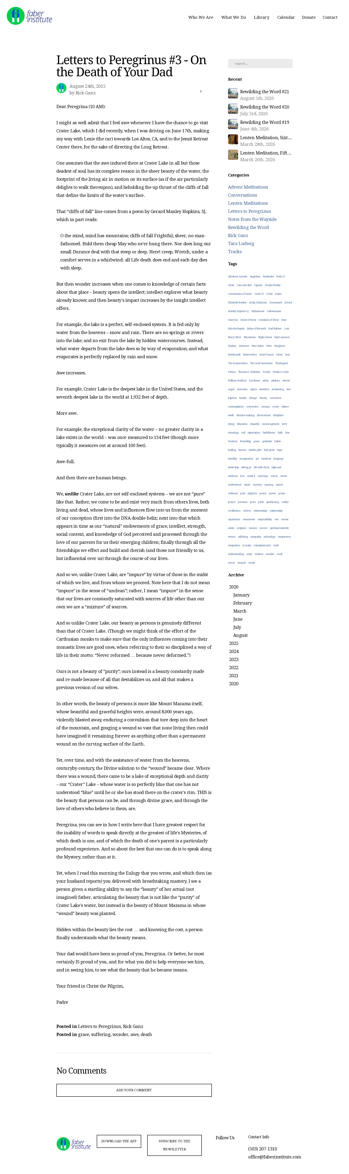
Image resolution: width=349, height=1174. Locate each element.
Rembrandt (234, 354)
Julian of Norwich (256, 328)
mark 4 (251, 476)
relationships (260, 510)
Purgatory (279, 346)
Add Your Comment (134, 1090)
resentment (249, 519)
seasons (253, 528)
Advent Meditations (248, 187)
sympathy (255, 536)
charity (263, 398)
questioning (272, 502)
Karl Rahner (275, 328)
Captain (258, 285)
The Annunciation (238, 363)
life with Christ (261, 467)
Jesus (283, 320)
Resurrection (250, 354)
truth (276, 545)
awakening (278, 389)
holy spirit (269, 450)
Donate (309, 17)
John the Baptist (236, 328)
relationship (276, 510)
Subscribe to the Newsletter (174, 1145)
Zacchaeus (254, 380)
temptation (234, 545)
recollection (234, 510)
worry (231, 562)
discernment (264, 415)
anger (231, 389)
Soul (287, 354)
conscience (275, 398)
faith (280, 432)
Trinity (266, 372)
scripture (241, 528)
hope (279, 450)
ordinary (233, 493)
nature (279, 484)
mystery (257, 484)
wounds (242, 562)
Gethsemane (257, 311)
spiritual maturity (279, 528)
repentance (234, 519)
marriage (263, 476)
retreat (284, 519)
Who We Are (201, 17)
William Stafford (237, 380)
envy (284, 424)
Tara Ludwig (241, 243)
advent (286, 380)
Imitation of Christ (269, 320)
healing (232, 450)
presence (242, 502)
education (242, 424)
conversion (252, 406)
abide (265, 380)
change (253, 398)
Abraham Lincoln (237, 276)
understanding (236, 554)
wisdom (259, 554)
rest (276, 519)
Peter (269, 346)
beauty (243, 398)
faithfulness (269, 432)
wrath (251, 562)
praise (282, 493)
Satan (279, 354)
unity (249, 554)
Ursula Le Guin (281, 372)
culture (285, 406)
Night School (265, 337)
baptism (232, 398)
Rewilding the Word (248, 227)
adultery (275, 380)
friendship (245, 441)
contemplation (236, 406)
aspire (253, 389)
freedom (232, 441)
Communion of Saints (240, 293)
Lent (286, 328)
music (247, 484)
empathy (255, 424)
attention (264, 389)
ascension (242, 389)
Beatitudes (268, 276)
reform (247, 510)
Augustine (255, 276)
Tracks (235, 251)
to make (247, 545)
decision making (245, 415)
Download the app (119, 1141)
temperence (284, 536)
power (272, 493)
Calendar (286, 17)
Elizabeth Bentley (237, 302)
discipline (278, 415)
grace (83, 1034)
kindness (266, 458)
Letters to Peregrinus (99, 1026)
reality (285, 502)
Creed (269, 293)
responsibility (265, 519)
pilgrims (252, 493)
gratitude (267, 441)
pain (242, 493)
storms (231, 536)
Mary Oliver (234, 337)
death (146, 1034)
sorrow (263, 528)
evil (243, 432)
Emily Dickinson (258, 302)
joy (257, 458)
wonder (120, 1034)
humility (232, 458)
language (278, 458)
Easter (278, 293)
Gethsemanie (274, 311)
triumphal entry (262, 545)
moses (283, 476)
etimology (233, 432)
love (242, 476)
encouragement (270, 424)
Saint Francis (266, 354)
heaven (242, 450)
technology (269, 536)
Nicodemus (250, 337)
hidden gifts (255, 450)
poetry (263, 493)
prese (253, 502)
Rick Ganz (133, 1026)
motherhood (234, 484)
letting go (246, 467)
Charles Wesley (272, 285)
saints (231, 528)
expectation (254, 432)
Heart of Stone (248, 320)
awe (134, 1034)
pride (261, 502)
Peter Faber (257, 346)
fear (287, 432)
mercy (274, 476)
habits (277, 441)
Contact (330, 17)
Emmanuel (275, 302)
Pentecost (244, 346)
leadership (233, 467)
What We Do (234, 17)
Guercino (233, 320)
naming (268, 484)
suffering (100, 1034)
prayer (231, 502)
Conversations (242, 195)
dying (231, 424)
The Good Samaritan (261, 363)
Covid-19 (259, 293)
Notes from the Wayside (252, 219)
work (279, 554)
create (275, 406)
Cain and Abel (244, 285)
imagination (246, 458)
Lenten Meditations (248, 203)
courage (265, 406)
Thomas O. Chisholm (249, 372)
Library (262, 17)
